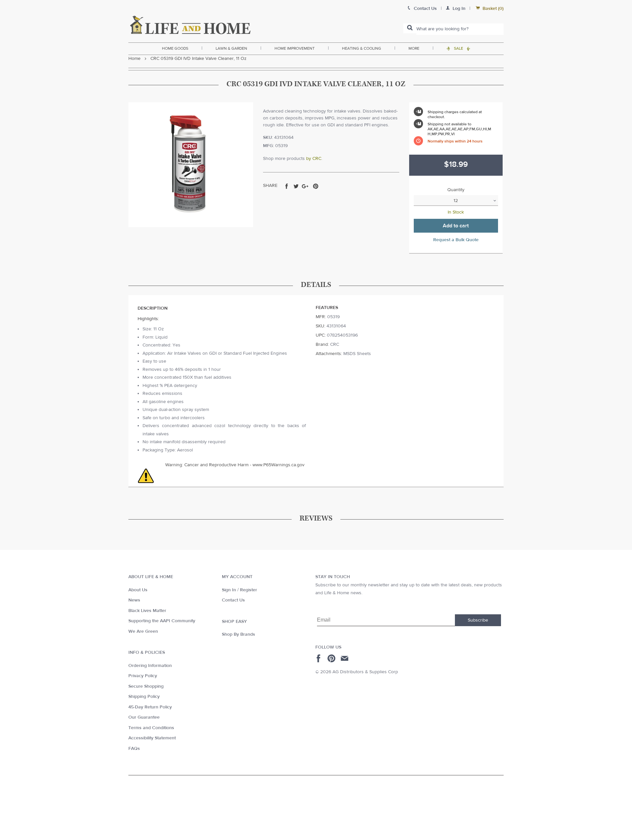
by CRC (313, 159)
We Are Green (143, 631)
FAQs (134, 749)
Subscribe (478, 620)
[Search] (409, 28)
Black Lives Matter (147, 611)
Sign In (229, 590)
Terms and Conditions (151, 728)
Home (134, 59)
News (134, 600)
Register (248, 590)
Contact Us (233, 600)
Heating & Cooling (361, 48)
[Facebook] (319, 658)
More (413, 48)
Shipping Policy (144, 697)
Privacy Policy (142, 676)
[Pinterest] (332, 658)
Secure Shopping (146, 686)
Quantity (455, 190)
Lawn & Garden (231, 48)
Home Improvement (295, 48)
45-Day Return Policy (150, 707)
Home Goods (175, 48)
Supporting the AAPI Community (161, 621)
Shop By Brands (238, 634)
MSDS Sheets (357, 354)
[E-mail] (345, 658)
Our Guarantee (144, 717)
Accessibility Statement (152, 738)
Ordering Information (150, 666)
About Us (137, 590)
